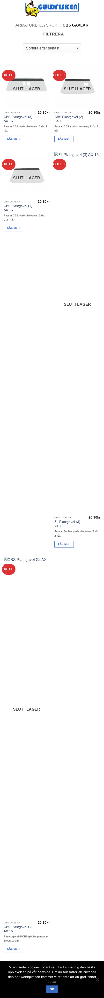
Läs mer (13, 138)
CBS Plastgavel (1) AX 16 (18, 208)
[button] (6, 8)
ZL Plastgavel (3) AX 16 (67, 524)
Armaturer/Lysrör (36, 25)
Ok (52, 989)
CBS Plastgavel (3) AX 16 (18, 119)
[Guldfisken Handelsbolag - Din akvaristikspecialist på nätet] (52, 8)
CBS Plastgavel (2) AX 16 (68, 119)
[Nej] (97, 981)
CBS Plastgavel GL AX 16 (18, 929)
